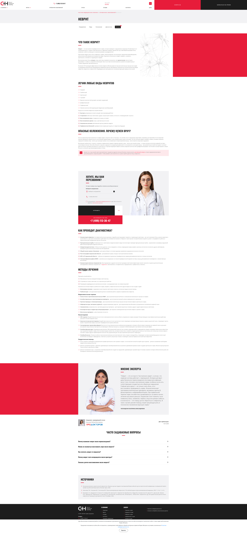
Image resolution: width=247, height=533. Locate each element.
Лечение (118, 27)
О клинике (3, 7)
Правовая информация (108, 518)
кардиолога (104, 264)
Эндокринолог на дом (130, 516)
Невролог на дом (129, 514)
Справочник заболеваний (56, 7)
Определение (82, 27)
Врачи (27, 7)
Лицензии (105, 510)
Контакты (128, 7)
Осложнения (99, 27)
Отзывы (105, 7)
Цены (150, 7)
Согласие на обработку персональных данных (157, 510)
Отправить (96, 210)
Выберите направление (92, 188)
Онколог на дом (128, 518)
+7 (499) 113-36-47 (60, 3)
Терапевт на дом (129, 510)
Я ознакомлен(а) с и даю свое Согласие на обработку (104, 202)
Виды (90, 27)
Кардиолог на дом (129, 512)
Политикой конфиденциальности (103, 201)
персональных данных (97, 202)
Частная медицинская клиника (88, 12)
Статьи (83, 7)
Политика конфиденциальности (154, 508)
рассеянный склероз (140, 152)
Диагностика (109, 27)
